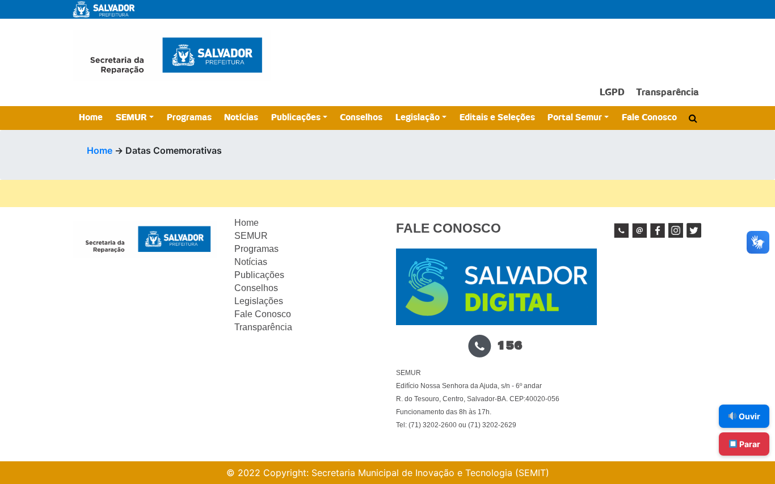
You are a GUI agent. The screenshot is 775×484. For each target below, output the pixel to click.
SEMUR (131, 117)
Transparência (667, 92)
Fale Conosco (649, 117)
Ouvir (748, 416)
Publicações (296, 117)
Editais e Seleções (497, 117)
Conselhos (361, 117)
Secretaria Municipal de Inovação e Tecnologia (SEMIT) (430, 472)
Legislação (417, 117)
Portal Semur (574, 117)
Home (91, 117)
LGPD (612, 92)
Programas (189, 117)
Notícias (241, 117)
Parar (749, 444)
